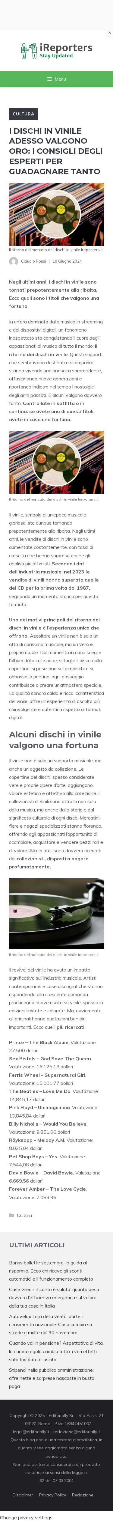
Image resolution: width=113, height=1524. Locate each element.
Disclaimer (23, 1495)
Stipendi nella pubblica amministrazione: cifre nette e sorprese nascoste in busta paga (51, 1378)
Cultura (23, 114)
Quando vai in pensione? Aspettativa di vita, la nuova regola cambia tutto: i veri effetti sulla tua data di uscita (56, 1351)
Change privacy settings (26, 1517)
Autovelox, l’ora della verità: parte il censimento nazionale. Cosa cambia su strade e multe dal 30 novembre (50, 1324)
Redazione (82, 1495)
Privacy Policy (52, 1495)
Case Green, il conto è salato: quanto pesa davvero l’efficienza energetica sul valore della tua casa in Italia (54, 1297)
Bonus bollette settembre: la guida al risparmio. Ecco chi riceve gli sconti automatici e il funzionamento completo (51, 1271)
